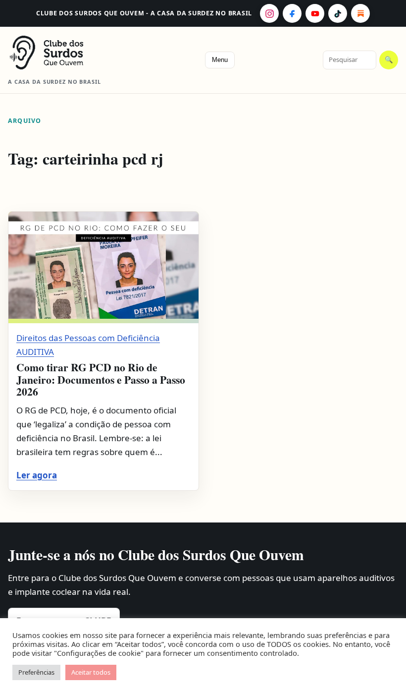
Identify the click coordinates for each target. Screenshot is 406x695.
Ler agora (36, 475)
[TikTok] (337, 13)
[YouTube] (314, 13)
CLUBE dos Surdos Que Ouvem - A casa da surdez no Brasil (144, 13)
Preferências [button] (36, 672)
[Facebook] (292, 13)
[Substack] (360, 13)
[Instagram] (269, 13)
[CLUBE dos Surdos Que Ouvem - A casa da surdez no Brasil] (62, 52)
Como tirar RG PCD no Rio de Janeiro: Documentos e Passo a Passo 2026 (100, 379)
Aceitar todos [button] (90, 672)
